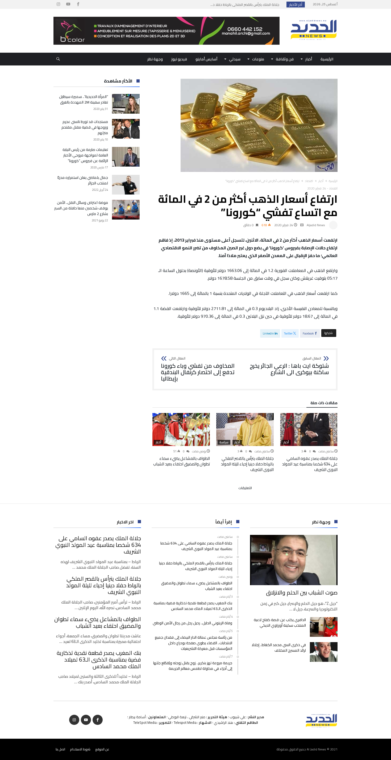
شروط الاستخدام (80, 749)
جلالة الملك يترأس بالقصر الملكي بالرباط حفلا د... (246, 4)
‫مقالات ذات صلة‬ (324, 403)
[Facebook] (78, 4)
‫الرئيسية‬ (333, 181)
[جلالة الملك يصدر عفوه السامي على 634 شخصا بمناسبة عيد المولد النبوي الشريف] (309, 429)
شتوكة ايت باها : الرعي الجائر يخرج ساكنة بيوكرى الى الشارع (289, 366)
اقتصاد (309, 181)
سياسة (223, 442)
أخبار (320, 181)
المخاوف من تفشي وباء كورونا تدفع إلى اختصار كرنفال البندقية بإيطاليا (198, 369)
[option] (309, 442)
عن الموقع (102, 749)
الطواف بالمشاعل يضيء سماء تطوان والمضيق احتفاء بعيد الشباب (181, 461)
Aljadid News (316, 225)
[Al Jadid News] (314, 16)
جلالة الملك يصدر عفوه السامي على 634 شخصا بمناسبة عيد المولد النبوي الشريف (310, 464)
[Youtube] (68, 4)
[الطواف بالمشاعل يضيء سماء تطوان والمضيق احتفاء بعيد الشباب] (181, 429)
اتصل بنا (60, 749)
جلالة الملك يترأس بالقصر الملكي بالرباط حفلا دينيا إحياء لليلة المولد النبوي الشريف (247, 464)
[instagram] (58, 4)
